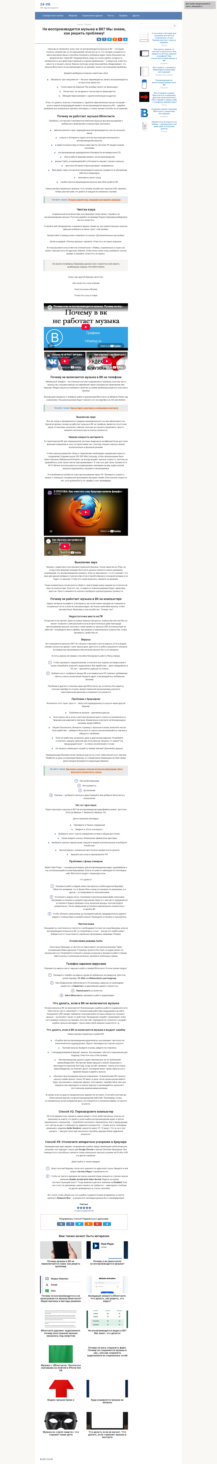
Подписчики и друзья (92, 15)
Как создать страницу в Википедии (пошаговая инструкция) (164, 69)
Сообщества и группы (53, 15)
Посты (110, 15)
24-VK (45, 4)
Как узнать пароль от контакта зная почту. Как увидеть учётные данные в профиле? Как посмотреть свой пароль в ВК (164, 55)
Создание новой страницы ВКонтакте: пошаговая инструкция (164, 111)
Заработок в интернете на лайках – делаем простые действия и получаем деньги (164, 125)
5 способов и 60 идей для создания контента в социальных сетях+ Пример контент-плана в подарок (164, 38)
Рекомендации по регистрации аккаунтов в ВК (164, 82)
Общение (73, 15)
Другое (136, 15)
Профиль (123, 15)
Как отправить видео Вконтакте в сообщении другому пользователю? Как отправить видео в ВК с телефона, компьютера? (164, 97)
